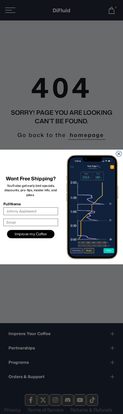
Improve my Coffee (31, 234)
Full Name (11, 204)
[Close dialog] (118, 153)
